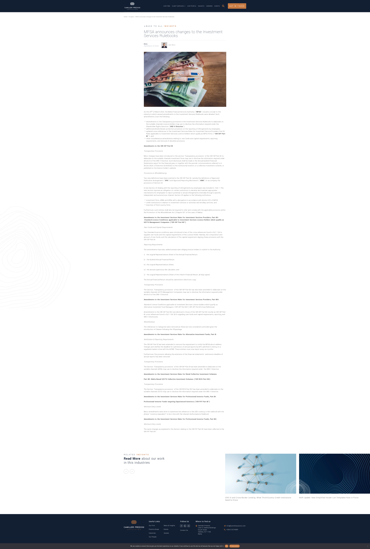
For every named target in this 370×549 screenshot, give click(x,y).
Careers (209, 6)
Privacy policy (234, 546)
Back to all (161, 26)
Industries (152, 533)
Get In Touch (237, 6)
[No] (368, 546)
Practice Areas (154, 529)
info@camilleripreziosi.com (236, 526)
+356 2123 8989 (232, 530)
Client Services (178, 6)
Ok (226, 546)
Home (125, 17)
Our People (191, 6)
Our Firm (166, 6)
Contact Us (184, 530)
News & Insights (169, 526)
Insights (201, 6)
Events (217, 6)
